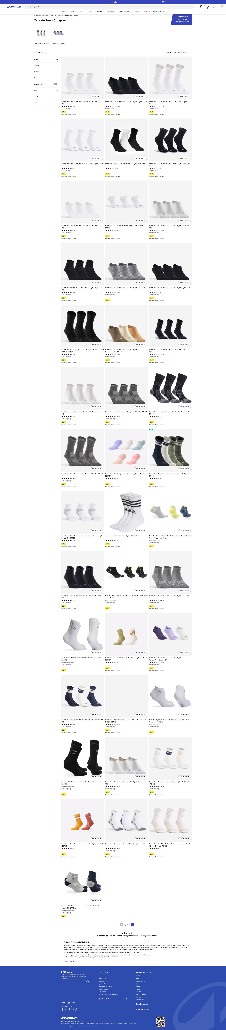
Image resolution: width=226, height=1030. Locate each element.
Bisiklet (138, 986)
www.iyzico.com (79, 1021)
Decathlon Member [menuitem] (158, 11)
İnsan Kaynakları (103, 989)
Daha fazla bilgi (69, 961)
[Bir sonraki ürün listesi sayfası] (132, 924)
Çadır (137, 984)
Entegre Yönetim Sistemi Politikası (108, 994)
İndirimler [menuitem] (147, 11)
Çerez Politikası (99, 1023)
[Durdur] (163, 2)
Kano (137, 978)
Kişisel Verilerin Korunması (77, 1023)
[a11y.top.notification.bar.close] (166, 2)
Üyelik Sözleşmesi (104, 984)
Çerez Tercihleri (132, 1023)
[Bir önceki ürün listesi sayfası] (121, 924)
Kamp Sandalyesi (141, 994)
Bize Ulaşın (102, 981)
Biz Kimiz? (101, 976)
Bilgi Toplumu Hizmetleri (105, 986)
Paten (138, 989)
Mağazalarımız (103, 978)
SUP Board (139, 976)
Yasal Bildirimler (90, 1023)
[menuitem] (65, 12)
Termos (138, 997)
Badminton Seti (140, 981)
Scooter (138, 991)
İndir (115, 2)
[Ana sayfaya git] (14, 6)
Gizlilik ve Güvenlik (109, 1023)
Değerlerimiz (102, 991)
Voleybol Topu (140, 999)
